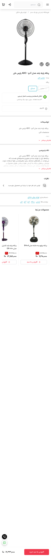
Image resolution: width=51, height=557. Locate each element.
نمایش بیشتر (46, 140)
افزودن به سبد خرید (36, 552)
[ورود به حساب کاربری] (10, 4)
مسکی (32, 88)
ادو (29, 202)
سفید (42, 88)
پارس (38, 202)
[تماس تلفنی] (4, 536)
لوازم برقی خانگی (21, 12)
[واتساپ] (4, 542)
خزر (21, 202)
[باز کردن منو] (47, 5)
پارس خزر (41, 78)
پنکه (33, 202)
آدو (25, 202)
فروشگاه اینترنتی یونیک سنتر (39, 12)
